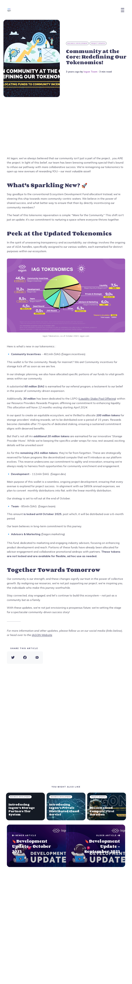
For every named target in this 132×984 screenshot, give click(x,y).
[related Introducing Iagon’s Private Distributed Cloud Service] (66, 806)
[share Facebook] (25, 657)
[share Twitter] (13, 657)
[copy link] (37, 657)
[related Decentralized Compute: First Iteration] (106, 806)
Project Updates (98, 43)
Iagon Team (90, 71)
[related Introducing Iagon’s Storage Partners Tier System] (25, 806)
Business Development (77, 43)
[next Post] (36, 846)
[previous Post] (95, 846)
